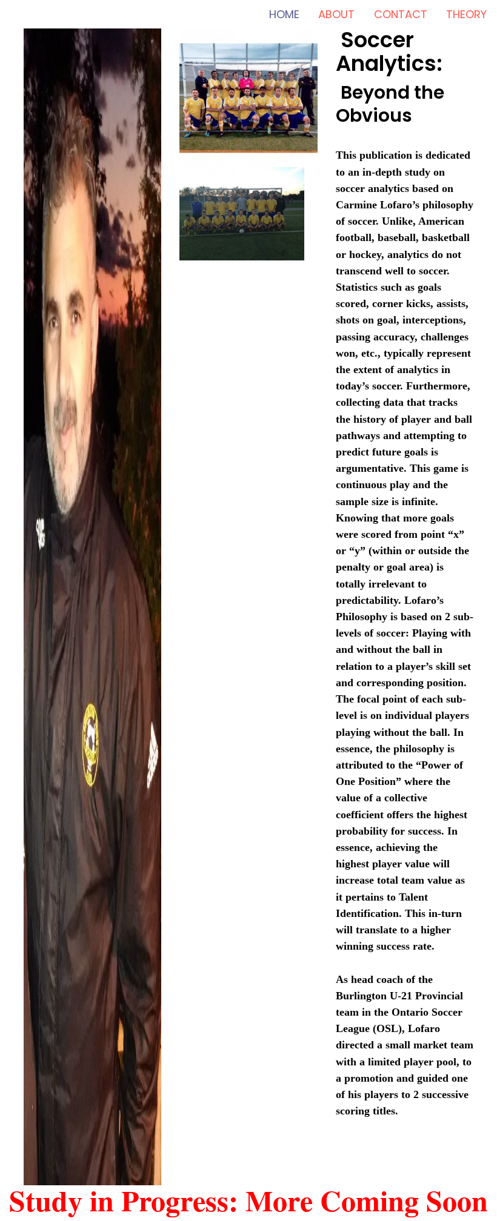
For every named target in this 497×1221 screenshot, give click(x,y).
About (336, 14)
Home (284, 14)
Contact (400, 14)
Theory (466, 14)
